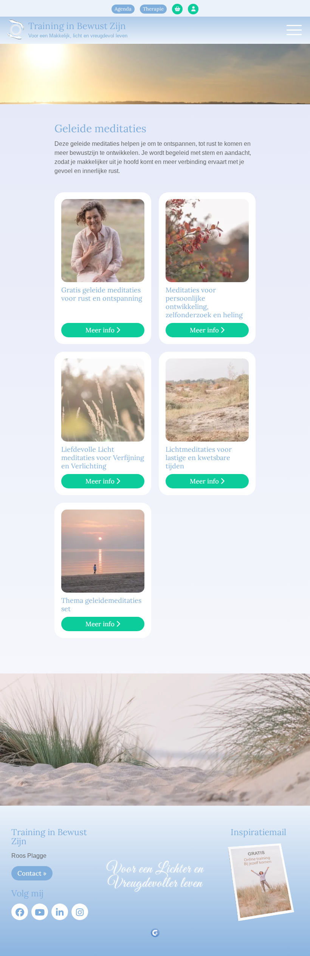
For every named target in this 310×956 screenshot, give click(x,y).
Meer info (100, 330)
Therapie (153, 9)
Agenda (123, 9)
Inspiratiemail (258, 831)
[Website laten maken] (155, 932)
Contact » (31, 873)
